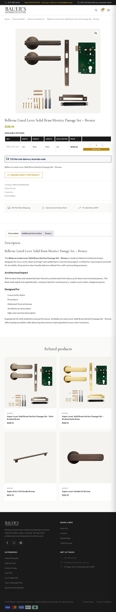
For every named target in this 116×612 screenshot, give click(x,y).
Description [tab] (13, 233)
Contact (63, 533)
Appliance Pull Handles (14, 587)
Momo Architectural (36, 19)
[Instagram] (14, 542)
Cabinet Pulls (10, 563)
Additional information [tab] (32, 233)
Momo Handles (18, 19)
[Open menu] (108, 10)
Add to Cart (96, 149)
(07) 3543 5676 (70, 558)
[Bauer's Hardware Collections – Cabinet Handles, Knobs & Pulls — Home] (15, 10)
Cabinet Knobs (11, 568)
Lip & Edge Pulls (11, 578)
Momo (12, 196)
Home (7, 19)
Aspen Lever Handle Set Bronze (76, 491)
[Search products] (96, 10)
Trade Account (66, 543)
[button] (95, 33)
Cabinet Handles (12, 558)
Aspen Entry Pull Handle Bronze (21, 491)
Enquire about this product (25, 175)
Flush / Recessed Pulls (13, 583)
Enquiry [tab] (48, 233)
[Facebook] (7, 542)
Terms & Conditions (104, 602)
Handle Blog (65, 538)
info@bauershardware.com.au (76, 562)
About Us (64, 528)
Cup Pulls (8, 573)
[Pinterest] (20, 542)
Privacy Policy (88, 602)
